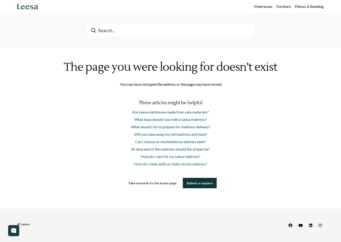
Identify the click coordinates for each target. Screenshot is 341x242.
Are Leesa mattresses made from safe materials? (170, 112)
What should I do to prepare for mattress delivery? (170, 127)
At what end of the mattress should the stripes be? (170, 149)
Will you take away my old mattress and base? (170, 134)
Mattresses (263, 6)
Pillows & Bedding (309, 6)
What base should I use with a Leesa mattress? (170, 119)
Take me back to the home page (152, 183)
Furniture (283, 6)
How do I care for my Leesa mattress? (170, 156)
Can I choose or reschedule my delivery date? (170, 141)
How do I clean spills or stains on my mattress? (170, 164)
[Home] (27, 6)
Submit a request (200, 183)
